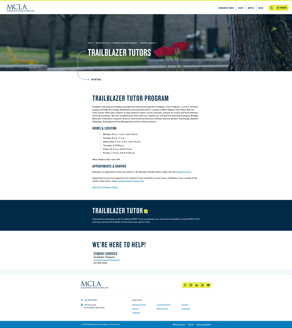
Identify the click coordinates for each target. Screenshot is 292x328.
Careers (185, 305)
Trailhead (136, 313)
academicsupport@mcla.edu (130, 181)
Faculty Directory (164, 305)
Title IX (191, 324)
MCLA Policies (179, 324)
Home (90, 43)
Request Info (226, 8)
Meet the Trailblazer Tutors (105, 187)
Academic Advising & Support (125, 43)
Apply (251, 8)
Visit (241, 8)
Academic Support (147, 43)
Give (260, 8)
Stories (135, 309)
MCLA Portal (162, 309)
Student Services (103, 43)
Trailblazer (117, 210)
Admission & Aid (139, 305)
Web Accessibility (203, 324)
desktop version (183, 172)
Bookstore (186, 309)
